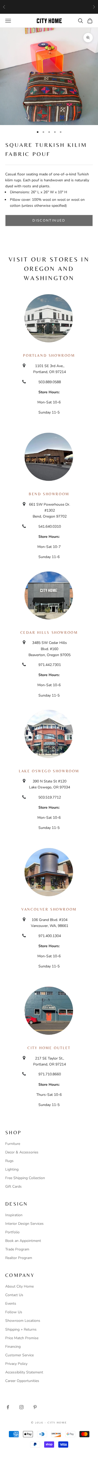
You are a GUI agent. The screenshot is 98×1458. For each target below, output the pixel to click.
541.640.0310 (49, 526)
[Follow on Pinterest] (35, 1407)
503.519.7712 (49, 797)
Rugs (9, 1160)
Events (10, 1303)
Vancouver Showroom (49, 909)
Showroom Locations (22, 1320)
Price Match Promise (21, 1338)
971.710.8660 (49, 1074)
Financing (13, 1346)
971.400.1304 (49, 935)
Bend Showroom (49, 494)
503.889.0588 (49, 382)
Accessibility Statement (24, 1372)
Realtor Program (18, 1257)
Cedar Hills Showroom (49, 632)
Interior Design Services (24, 1223)
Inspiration (13, 1215)
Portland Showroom (49, 355)
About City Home (19, 1286)
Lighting (12, 1169)
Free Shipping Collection (25, 1177)
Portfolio (12, 1232)
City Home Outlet (48, 1048)
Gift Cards (13, 1186)
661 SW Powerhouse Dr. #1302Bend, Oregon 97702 (49, 510)
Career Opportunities (22, 1380)
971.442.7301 (49, 664)
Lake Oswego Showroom (49, 771)
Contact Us (14, 1294)
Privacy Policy (16, 1363)
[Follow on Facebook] (7, 1407)
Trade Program (17, 1249)
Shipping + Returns (21, 1329)
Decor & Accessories (21, 1152)
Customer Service (19, 1355)
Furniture (12, 1143)
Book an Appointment (23, 1240)
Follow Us (13, 1312)
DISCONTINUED (48, 220)
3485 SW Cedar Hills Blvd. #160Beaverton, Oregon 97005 (49, 648)
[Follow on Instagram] (21, 1407)
